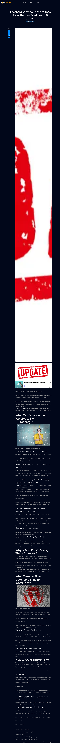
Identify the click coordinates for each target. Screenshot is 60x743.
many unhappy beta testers (27, 559)
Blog (38, 2)
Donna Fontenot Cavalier (21, 485)
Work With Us (25, 2)
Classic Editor (19, 679)
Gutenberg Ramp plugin (35, 688)
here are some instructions (44, 723)
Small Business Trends (21, 408)
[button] (11, 31)
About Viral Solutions (32, 2)
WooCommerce (33, 521)
